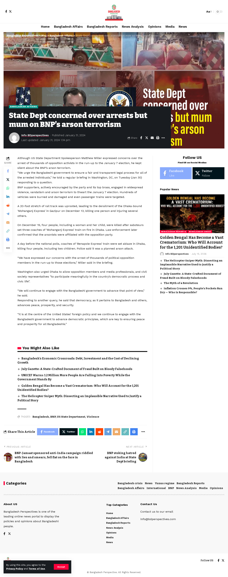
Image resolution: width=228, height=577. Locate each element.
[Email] (152, 138)
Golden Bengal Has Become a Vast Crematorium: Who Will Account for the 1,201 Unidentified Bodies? (192, 242)
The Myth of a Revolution (181, 283)
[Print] (157, 138)
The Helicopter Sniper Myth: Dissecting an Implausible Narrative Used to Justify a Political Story (191, 264)
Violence (93, 416)
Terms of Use (36, 568)
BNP (53, 416)
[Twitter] (10, 11)
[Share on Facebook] (141, 138)
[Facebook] (6, 11)
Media (203, 488)
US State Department (71, 416)
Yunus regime (164, 483)
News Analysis (186, 488)
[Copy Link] (8, 231)
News (148, 483)
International (156, 488)
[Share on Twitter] (146, 138)
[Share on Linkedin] (8, 197)
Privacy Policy (14, 568)
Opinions (216, 488)
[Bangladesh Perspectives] (114, 12)
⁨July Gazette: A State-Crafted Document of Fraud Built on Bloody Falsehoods (76, 369)
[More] (163, 138)
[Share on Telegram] (8, 214)
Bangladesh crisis (200, 232)
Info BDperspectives (35, 135)
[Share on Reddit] (8, 205)
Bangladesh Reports (173, 232)
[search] (202, 11)
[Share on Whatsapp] (8, 188)
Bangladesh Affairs (23, 106)
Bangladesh (40, 416)
